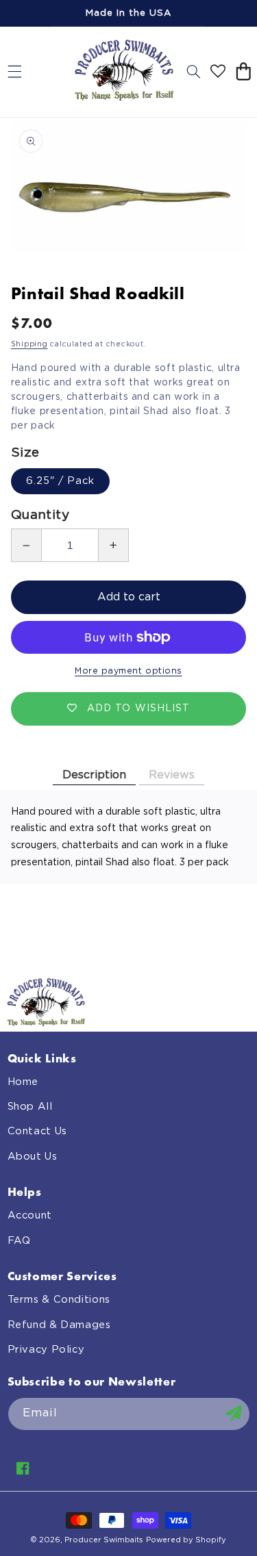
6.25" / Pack (60, 481)
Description (94, 774)
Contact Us (37, 1131)
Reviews (172, 774)
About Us (33, 1156)
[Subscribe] (233, 1414)
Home (23, 1082)
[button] (14, 72)
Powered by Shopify (186, 1540)
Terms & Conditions (59, 1299)
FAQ (19, 1241)
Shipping (29, 344)
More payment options (128, 671)
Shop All (30, 1106)
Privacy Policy (46, 1349)
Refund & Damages (59, 1325)
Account (30, 1215)
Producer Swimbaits (103, 1540)
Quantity (40, 515)
